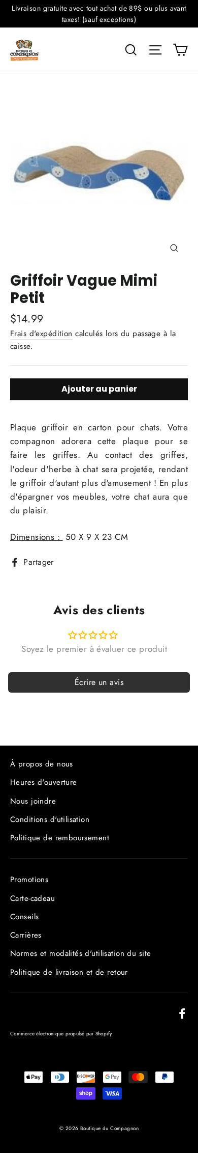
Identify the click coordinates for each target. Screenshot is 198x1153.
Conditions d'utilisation (49, 819)
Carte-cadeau (32, 898)
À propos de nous (41, 764)
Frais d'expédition (41, 333)
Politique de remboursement (59, 837)
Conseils (24, 916)
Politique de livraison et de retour (69, 972)
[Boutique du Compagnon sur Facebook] (182, 1013)
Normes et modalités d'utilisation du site (80, 953)
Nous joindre (33, 801)
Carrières (26, 935)
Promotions (29, 879)
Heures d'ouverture (43, 782)
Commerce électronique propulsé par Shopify (61, 1033)
